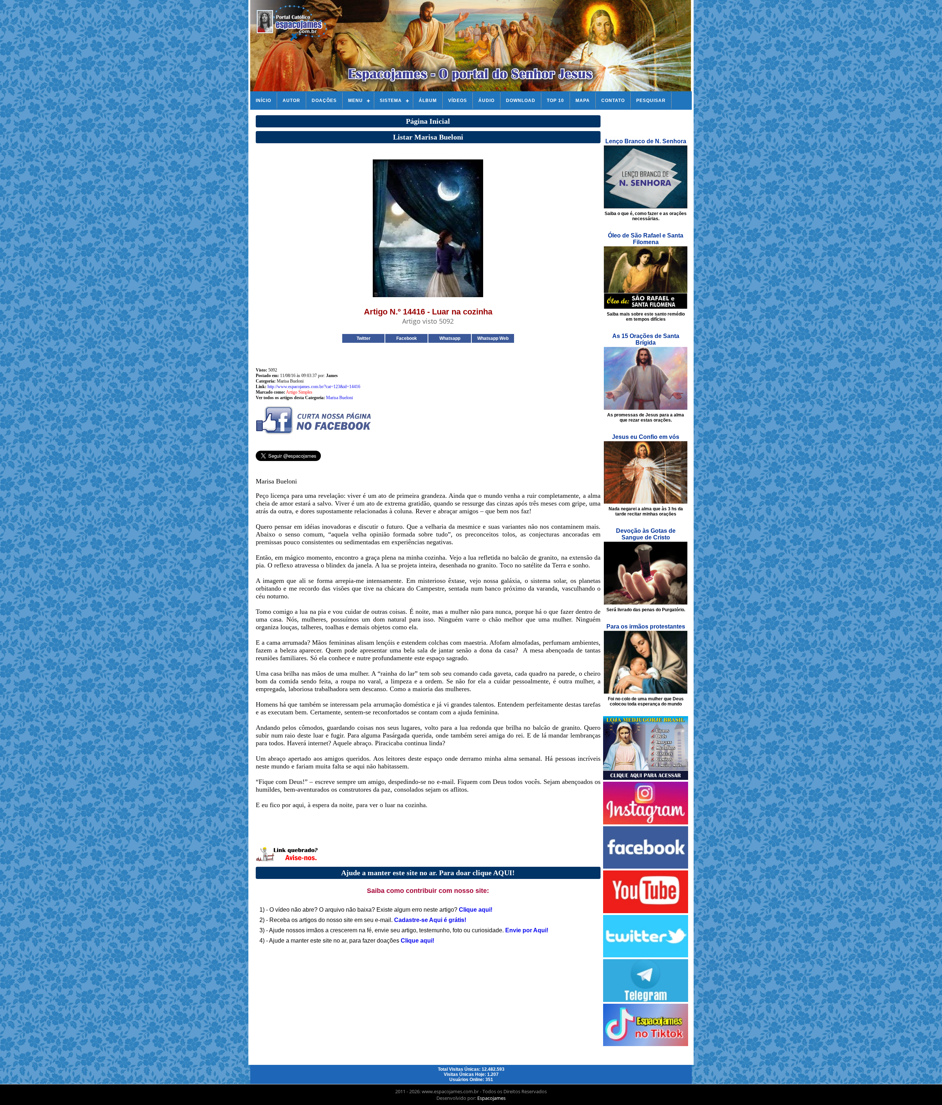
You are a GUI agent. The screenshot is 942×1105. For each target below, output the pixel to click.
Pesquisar (651, 100)
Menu (355, 100)
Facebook (406, 338)
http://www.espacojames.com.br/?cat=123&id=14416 (314, 386)
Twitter (364, 338)
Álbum (428, 100)
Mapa (583, 100)
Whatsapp (449, 338)
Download (520, 100)
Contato (613, 100)
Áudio (486, 100)
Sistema (391, 100)
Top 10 (555, 100)
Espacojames (491, 1098)
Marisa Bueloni (339, 397)
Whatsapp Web (493, 338)
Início (263, 100)
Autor (291, 100)
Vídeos (457, 100)
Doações (324, 100)
